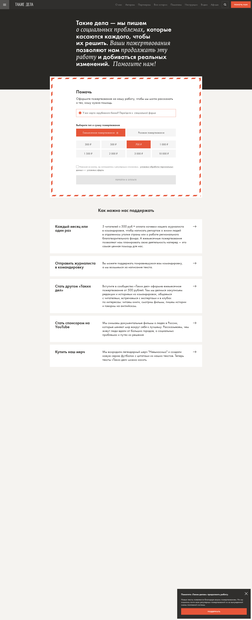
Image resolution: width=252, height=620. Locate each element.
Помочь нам (241, 4)
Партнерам (144, 4)
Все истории (160, 4)
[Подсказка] (117, 133)
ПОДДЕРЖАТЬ (214, 611)
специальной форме (145, 112)
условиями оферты (95, 170)
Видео (204, 4)
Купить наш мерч (126, 356)
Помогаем (176, 4)
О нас (118, 4)
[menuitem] (4, 4)
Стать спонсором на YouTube (126, 329)
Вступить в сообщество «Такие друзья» (126, 296)
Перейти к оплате (126, 179)
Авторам (130, 4)
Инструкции (191, 4)
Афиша (215, 4)
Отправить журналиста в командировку (126, 266)
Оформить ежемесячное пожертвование (126, 236)
